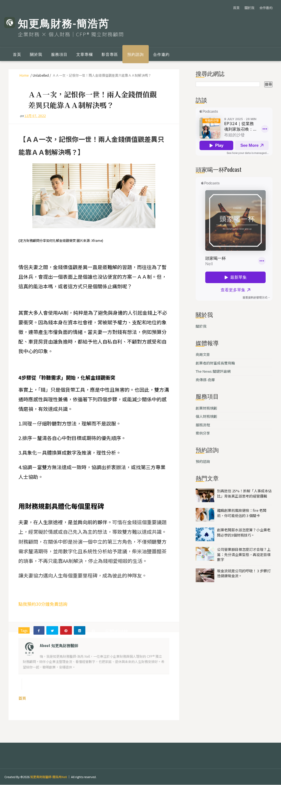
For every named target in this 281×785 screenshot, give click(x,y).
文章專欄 (84, 54)
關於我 (249, 7)
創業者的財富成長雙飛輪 (215, 363)
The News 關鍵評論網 (213, 371)
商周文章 (203, 354)
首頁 (236, 7)
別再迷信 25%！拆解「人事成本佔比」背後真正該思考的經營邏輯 (244, 493)
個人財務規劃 (206, 416)
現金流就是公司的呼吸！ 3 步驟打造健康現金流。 (244, 573)
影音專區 (110, 54)
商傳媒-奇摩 (205, 379)
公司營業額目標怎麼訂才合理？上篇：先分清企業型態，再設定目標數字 (244, 554)
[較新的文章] (15, 684)
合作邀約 (265, 7)
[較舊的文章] (171, 684)
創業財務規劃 (206, 408)
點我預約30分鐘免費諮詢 (42, 604)
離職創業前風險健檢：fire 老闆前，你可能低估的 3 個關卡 (241, 513)
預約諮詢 (135, 54)
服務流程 (203, 424)
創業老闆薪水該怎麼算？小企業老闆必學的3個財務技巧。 (244, 532)
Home (24, 75)
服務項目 (59, 54)
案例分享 (203, 433)
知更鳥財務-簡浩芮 (63, 22)
